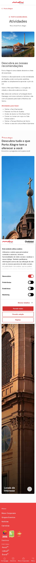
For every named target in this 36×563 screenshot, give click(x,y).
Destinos (13, 561)
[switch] (31, 282)
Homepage (4, 561)
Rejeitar (18, 320)
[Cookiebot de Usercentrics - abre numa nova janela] (25, 242)
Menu (33, 561)
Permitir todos (18, 308)
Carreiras (5, 526)
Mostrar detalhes (24, 303)
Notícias (5, 521)
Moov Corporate (23, 561)
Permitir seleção (18, 314)
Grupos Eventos (8, 517)
